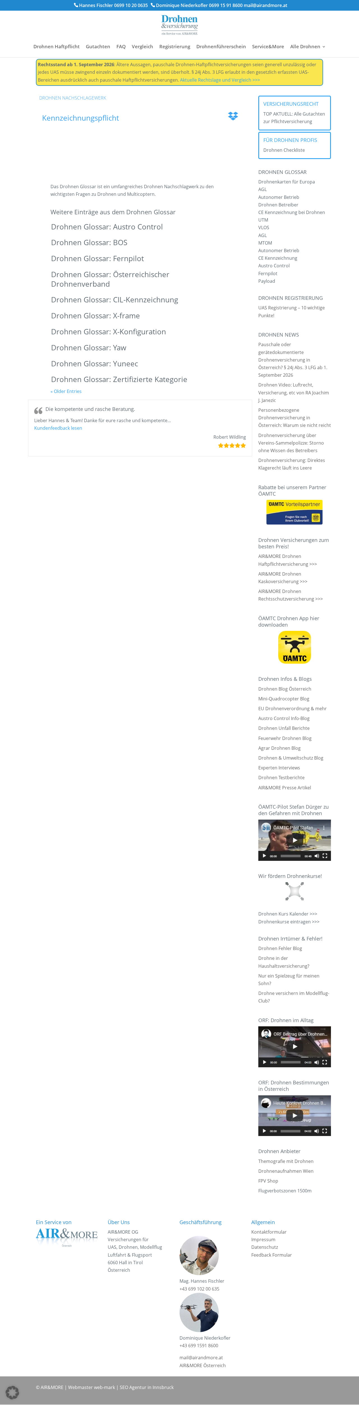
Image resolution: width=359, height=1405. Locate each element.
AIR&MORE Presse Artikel (284, 788)
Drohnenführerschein (221, 46)
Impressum (263, 1239)
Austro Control (274, 266)
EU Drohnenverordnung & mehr (292, 708)
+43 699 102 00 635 (199, 1289)
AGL (262, 189)
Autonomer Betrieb (278, 197)
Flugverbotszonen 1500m (285, 1191)
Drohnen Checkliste (284, 150)
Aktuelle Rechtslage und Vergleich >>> (220, 80)
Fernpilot (267, 273)
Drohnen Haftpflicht (56, 46)
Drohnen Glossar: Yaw (88, 347)
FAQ (121, 46)
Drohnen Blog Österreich (284, 689)
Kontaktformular (269, 1232)
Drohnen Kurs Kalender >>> (287, 914)
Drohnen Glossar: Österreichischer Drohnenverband (110, 279)
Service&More (268, 46)
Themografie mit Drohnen (286, 1161)
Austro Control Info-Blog (284, 718)
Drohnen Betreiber (278, 205)
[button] (58, 428)
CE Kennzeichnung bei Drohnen (291, 212)
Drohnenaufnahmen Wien (286, 1171)
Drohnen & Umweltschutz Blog (290, 758)
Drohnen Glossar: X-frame (95, 316)
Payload (266, 281)
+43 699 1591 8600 (199, 1345)
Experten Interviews (279, 768)
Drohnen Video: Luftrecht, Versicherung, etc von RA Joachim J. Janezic (293, 392)
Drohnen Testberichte (281, 777)
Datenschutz (264, 1247)
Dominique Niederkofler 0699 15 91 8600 (199, 5)
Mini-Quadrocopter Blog (283, 699)
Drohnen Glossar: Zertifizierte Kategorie (119, 379)
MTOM (265, 243)
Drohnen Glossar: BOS (89, 242)
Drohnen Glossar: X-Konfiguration (108, 331)
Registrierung (174, 46)
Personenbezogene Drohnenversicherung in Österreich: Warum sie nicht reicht (294, 417)
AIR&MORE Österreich (203, 1365)
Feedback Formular (271, 1255)
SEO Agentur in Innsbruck (147, 1387)
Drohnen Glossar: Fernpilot (97, 258)
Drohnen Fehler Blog (280, 948)
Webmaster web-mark (91, 1387)
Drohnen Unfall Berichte (284, 728)
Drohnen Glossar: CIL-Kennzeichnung (114, 300)
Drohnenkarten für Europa (286, 182)
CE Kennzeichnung (277, 258)
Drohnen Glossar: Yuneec (94, 363)
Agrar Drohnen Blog (279, 748)
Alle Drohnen (305, 46)
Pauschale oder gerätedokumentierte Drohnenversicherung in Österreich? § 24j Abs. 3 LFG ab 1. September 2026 (292, 359)
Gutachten (98, 46)
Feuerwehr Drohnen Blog (285, 738)
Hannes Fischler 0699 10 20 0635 (113, 5)
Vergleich (142, 46)
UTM (263, 220)
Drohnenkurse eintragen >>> (288, 922)
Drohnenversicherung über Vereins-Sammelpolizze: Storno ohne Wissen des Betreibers (291, 443)
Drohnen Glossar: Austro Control (107, 227)
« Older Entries (66, 391)
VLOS (263, 227)
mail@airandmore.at (265, 5)
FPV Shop (268, 1181)
